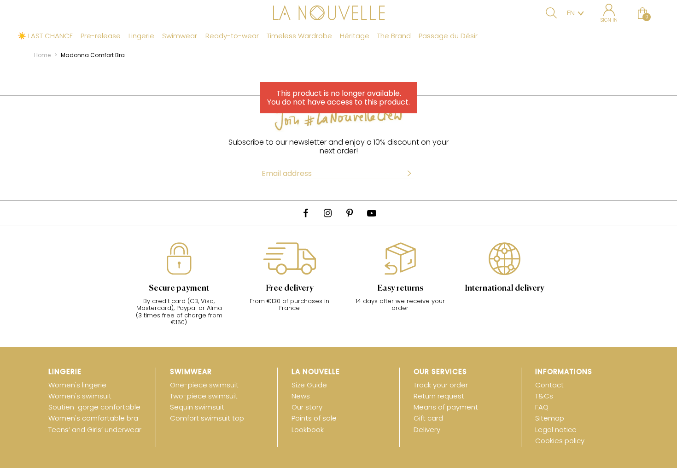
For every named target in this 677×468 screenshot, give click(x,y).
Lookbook (308, 429)
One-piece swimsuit (204, 385)
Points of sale (314, 418)
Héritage (354, 36)
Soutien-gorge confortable (94, 407)
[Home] (338, 14)
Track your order (441, 385)
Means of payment (446, 407)
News (301, 396)
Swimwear (179, 36)
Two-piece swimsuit (204, 396)
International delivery (504, 288)
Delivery (427, 429)
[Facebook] (305, 213)
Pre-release (101, 36)
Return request (439, 396)
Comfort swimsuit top (207, 418)
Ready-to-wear (232, 36)
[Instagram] (327, 213)
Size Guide (309, 385)
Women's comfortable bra (93, 418)
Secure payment (179, 288)
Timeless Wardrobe (299, 36)
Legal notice (556, 429)
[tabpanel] (179, 288)
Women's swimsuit (79, 396)
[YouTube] (372, 213)
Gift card (428, 418)
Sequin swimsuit (197, 407)
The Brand (394, 36)
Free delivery (290, 288)
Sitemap (549, 418)
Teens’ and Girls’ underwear (94, 429)
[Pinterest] (349, 213)
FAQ (542, 407)
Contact (549, 385)
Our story (307, 407)
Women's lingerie (77, 385)
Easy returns (400, 288)
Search (551, 13)
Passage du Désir (448, 36)
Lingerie (141, 36)
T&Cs (544, 396)
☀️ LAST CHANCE (45, 36)
